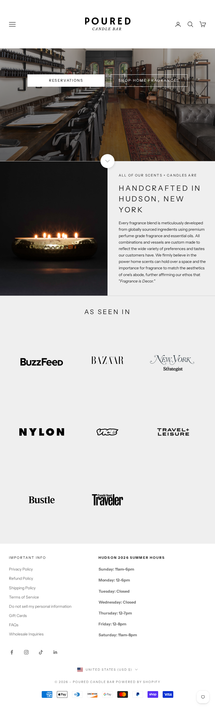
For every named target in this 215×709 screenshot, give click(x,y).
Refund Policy (21, 578)
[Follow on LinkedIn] (55, 652)
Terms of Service (24, 597)
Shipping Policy (22, 587)
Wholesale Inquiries (26, 634)
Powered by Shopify (138, 682)
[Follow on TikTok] (41, 652)
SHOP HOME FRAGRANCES (148, 80)
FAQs (13, 624)
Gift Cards (18, 615)
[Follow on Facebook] (12, 652)
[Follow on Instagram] (26, 652)
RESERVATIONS (66, 80)
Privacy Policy (21, 569)
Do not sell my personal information (40, 606)
